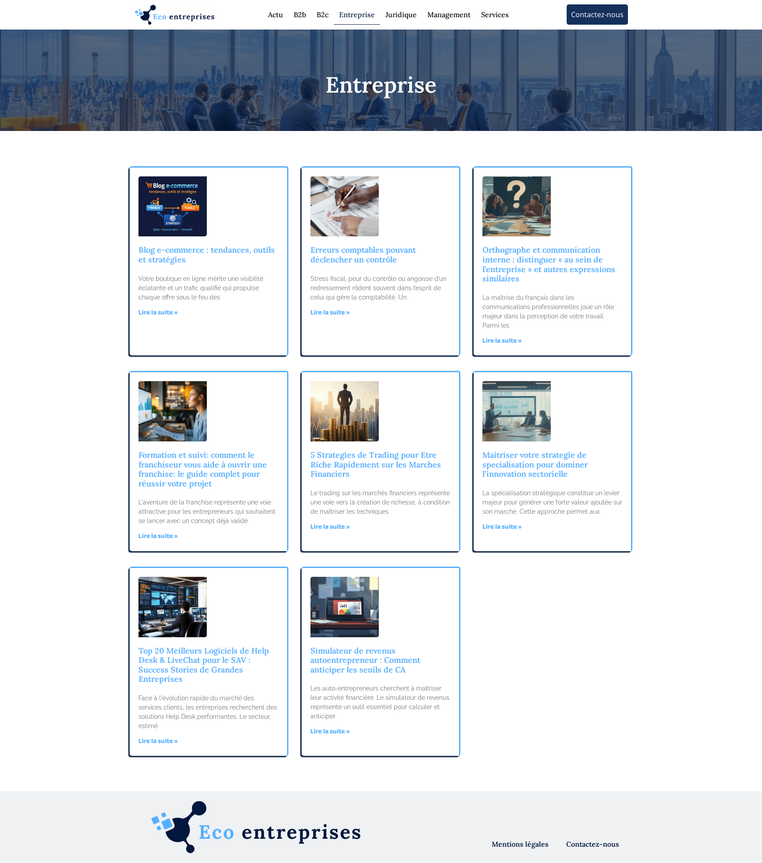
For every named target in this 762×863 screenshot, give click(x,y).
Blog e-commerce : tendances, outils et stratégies (206, 255)
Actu (275, 14)
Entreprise (357, 14)
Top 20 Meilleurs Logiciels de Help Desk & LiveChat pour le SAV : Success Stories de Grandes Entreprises (203, 665)
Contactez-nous (592, 844)
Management (449, 14)
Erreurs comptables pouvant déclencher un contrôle (363, 255)
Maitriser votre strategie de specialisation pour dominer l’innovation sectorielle (535, 464)
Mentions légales (520, 844)
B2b (300, 14)
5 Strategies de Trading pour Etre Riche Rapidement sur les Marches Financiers (375, 464)
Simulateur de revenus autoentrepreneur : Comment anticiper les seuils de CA (365, 660)
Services (495, 14)
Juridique (401, 14)
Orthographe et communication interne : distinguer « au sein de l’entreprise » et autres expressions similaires (548, 264)
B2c (323, 14)
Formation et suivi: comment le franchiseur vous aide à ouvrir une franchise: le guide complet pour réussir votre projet (202, 469)
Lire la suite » (158, 313)
